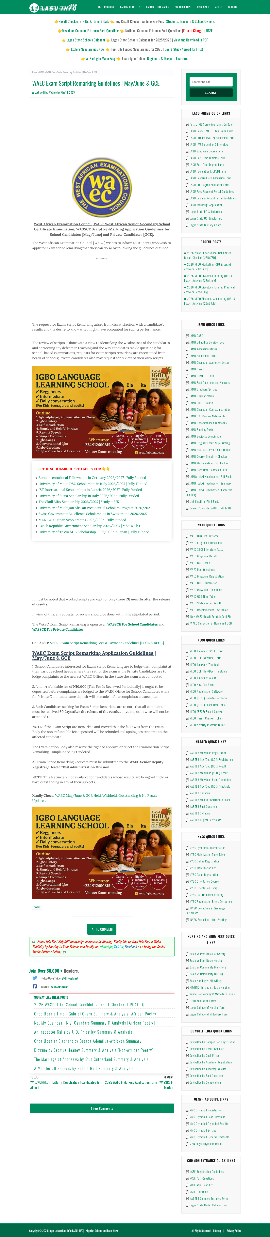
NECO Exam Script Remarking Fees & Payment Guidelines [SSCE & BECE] (107, 643)
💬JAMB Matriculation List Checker (207, 463)
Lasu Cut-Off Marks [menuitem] (157, 7)
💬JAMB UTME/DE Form (200, 376)
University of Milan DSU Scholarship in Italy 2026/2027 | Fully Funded (93, 484)
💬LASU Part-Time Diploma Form (206, 158)
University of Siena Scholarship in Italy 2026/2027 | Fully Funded (89, 496)
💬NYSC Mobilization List (201, 868)
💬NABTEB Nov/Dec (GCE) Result (206, 766)
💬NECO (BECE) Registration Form (206, 698)
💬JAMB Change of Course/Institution (208, 409)
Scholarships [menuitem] (183, 7)
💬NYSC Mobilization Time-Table (205, 854)
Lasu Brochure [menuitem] (105, 7)
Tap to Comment (101, 929)
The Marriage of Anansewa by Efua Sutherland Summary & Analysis (91, 1059)
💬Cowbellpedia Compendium (203, 1082)
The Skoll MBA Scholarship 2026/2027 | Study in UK (79, 502)
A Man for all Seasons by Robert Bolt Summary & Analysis (83, 1068)
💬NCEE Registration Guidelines (205, 1171)
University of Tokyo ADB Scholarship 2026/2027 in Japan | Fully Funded (94, 532)
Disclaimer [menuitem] (203, 7)
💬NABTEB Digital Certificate (203, 820)
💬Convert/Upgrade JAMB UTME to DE (208, 508)
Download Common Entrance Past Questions (90, 30)
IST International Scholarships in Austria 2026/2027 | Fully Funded (90, 489)
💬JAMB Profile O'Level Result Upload (208, 449)
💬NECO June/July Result (201, 678)
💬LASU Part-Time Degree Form (205, 164)
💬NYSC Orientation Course (202, 881)
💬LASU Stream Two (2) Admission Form (210, 137)
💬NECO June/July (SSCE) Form (204, 651)
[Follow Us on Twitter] (35, 977)
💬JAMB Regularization (200, 396)
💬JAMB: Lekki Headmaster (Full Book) (209, 476)
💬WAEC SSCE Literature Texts (204, 549)
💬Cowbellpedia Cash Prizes (202, 1055)
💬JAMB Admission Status (201, 349)
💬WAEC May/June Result (201, 556)
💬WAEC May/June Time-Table (204, 589)
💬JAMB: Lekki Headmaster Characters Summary (209, 492)
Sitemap (217, 1231)
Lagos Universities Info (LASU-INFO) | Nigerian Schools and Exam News (83, 1231)
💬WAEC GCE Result (198, 563)
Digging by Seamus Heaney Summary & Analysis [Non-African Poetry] (94, 1050)
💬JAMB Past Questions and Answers (208, 382)
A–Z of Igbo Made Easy (100, 58)
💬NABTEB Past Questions (201, 806)
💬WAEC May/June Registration (205, 576)
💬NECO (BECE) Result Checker (205, 711)
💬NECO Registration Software (204, 691)
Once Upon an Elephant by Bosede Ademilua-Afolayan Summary (88, 1041)
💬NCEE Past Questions (200, 1178)
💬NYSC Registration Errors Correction (209, 901)
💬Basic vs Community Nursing (204, 974)
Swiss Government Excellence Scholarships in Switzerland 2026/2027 (93, 514)
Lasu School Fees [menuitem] (130, 7)
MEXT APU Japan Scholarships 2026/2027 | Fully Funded (82, 520)
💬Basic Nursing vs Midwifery (204, 980)
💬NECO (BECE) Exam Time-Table (206, 705)
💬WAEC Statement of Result (203, 603)
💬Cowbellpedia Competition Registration (210, 1042)
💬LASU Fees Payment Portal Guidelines (210, 191)
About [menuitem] (218, 7)
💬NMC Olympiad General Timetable (207, 1137)
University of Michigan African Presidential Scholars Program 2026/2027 (95, 508)
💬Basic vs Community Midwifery (206, 967)
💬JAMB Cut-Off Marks (199, 402)
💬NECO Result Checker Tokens (205, 718)
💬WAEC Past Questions (200, 569)
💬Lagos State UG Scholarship (204, 218)
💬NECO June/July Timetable (203, 664)
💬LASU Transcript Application (204, 205)
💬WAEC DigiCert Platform (202, 536)
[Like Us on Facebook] (35, 986)
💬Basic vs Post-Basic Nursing (204, 960)
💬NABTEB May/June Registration (206, 752)
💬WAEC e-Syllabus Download (204, 542)
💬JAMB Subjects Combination (204, 436)
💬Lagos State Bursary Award (203, 225)
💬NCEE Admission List (199, 1185)
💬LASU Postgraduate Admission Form (208, 178)
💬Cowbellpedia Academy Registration (209, 1062)
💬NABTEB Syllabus (198, 793)
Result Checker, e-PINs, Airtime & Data (84, 21)
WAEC (41, 72)
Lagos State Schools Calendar (85, 39)
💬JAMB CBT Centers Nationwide (205, 416)
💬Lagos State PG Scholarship (204, 211)
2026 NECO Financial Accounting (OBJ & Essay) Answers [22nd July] (209, 300)
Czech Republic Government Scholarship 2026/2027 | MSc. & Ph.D (90, 526)
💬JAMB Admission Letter (201, 355)
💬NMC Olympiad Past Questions (205, 1117)
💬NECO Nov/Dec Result (200, 684)
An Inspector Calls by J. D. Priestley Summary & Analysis (83, 1032)
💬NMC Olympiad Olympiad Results (207, 1123)
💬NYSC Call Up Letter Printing (204, 894)
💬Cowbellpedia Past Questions (204, 1075)
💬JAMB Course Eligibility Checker (206, 456)
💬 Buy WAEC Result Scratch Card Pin (208, 616)
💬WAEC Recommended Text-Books (207, 610)
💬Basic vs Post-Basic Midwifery (206, 953)
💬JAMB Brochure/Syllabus (202, 389)
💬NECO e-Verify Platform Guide (205, 725)
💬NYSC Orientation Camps (202, 888)
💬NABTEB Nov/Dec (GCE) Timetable (208, 786)
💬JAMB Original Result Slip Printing (208, 443)
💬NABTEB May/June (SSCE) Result (207, 773)
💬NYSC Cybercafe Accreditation (205, 847)
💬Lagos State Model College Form (207, 1205)
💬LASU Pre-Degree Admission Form (207, 184)
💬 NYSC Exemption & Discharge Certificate (205, 910)
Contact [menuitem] (233, 7)
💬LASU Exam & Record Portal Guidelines (211, 198)
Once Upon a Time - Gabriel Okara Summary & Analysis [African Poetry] (96, 1014)
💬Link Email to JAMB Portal (203, 501)
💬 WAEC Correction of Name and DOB (209, 623)
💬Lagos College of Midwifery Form (207, 1014)
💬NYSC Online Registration (203, 861)
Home (34, 72)
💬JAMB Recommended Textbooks (206, 423)
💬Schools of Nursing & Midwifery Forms (210, 994)
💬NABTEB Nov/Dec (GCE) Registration (209, 759)
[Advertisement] (102, 129)
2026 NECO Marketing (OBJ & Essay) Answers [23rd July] (207, 266)
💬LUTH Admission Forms (201, 1000)
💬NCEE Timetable (197, 1191)
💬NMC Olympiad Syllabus (202, 1130)
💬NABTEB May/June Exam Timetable (208, 779)
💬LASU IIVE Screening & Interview (207, 144)
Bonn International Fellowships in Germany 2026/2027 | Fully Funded (92, 477)
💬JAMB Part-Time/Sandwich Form (207, 470)
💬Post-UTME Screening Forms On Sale (209, 124)
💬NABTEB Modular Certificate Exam (208, 799)
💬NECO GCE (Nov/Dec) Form (203, 658)
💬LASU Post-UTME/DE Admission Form (209, 131)
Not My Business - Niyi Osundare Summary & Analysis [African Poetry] (95, 1023)
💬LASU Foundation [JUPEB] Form (206, 171)
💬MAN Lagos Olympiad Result (204, 1143)
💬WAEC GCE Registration (201, 583)
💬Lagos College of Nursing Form (205, 1007)
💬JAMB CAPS (194, 335)
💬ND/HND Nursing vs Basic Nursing (208, 987)
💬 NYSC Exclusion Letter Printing (206, 919)
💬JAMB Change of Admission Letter (207, 362)
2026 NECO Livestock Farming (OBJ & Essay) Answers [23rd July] (208, 278)
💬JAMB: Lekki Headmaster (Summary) (209, 483)
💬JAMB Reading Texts (199, 429)
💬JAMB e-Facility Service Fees (205, 342)
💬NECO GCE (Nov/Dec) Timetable (206, 671)
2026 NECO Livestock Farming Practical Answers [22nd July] (209, 289)
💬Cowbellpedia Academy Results (206, 1069)
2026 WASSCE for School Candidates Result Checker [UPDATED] (89, 1005)
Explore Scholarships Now (87, 49)
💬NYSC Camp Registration (202, 874)
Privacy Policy (234, 1231)
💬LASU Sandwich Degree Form (205, 151)
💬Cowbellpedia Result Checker (205, 1048)
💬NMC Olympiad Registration (204, 1110)
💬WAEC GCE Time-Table (201, 596)
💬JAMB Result (195, 369)
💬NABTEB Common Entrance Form (207, 1198)
